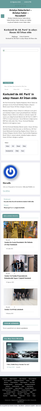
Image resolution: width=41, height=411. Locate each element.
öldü (23, 86)
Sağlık (31, 392)
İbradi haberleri (15, 386)
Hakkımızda (22, 395)
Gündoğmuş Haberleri (30, 384)
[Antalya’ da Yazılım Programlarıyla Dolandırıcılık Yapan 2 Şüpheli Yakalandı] (20, 263)
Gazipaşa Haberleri (8, 384)
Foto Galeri (32, 382)
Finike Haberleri (23, 382)
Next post (6, 205)
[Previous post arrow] (36, 200)
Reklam (19, 397)
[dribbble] (20, 6)
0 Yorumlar (26, 89)
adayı (5, 86)
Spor (14, 393)
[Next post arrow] (36, 207)
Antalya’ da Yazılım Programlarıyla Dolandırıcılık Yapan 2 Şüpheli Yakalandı (17, 277)
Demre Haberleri (8, 380)
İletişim (34, 395)
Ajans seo (38, 405)
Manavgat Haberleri (10, 392)
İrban (14, 86)
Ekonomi (6, 382)
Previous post (7, 199)
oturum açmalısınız (22, 328)
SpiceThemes (20, 401)
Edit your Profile (27, 187)
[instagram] (23, 6)
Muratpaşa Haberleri (22, 392)
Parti (26, 86)
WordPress (21, 400)
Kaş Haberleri (30, 386)
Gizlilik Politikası (13, 395)
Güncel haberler (8, 82)
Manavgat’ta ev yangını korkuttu (14, 207)
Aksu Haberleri (22, 378)
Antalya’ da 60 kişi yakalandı (13, 309)
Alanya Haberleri (32, 378)
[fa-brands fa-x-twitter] (18, 6)
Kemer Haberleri (9, 388)
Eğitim (33, 380)
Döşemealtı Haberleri (19, 380)
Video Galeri (27, 393)
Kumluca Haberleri (26, 390)
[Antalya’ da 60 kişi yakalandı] (20, 296)
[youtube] (25, 6)
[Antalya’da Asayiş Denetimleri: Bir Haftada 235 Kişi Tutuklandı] (20, 229)
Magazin (34, 390)
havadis (6, 89)
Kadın (23, 386)
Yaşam (33, 393)
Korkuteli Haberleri (6, 390)
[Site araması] (35, 16)
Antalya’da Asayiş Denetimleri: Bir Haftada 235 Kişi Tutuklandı (18, 243)
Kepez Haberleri (19, 388)
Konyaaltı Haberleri (29, 388)
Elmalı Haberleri (14, 382)
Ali (8, 86)
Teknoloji (19, 393)
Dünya (6, 344)
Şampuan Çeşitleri (30, 405)
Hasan (10, 86)
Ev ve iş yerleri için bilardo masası (9, 405)
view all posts (6, 191)
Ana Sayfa (4, 378)
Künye (28, 395)
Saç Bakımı (21, 405)
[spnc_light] (38, 16)
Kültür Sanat (16, 390)
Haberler (8, 386)
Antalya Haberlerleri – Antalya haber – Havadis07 (20, 12)
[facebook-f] (16, 6)
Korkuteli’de (18, 86)
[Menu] (2, 16)
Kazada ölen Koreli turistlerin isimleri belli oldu (19, 201)
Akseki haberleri (13, 378)
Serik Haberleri (7, 393)
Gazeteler (5, 395)
